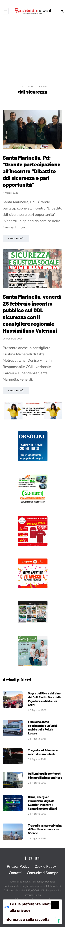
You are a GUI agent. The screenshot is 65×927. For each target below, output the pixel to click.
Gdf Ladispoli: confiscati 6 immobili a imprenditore (45, 775)
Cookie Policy (45, 866)
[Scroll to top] (55, 905)
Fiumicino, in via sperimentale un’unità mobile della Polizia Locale (42, 727)
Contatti (15, 872)
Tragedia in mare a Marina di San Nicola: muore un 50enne (45, 829)
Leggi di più (16, 238)
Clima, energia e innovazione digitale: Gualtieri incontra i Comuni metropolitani (42, 802)
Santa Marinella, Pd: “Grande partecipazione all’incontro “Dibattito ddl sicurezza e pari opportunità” (31, 171)
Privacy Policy (18, 866)
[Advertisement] (32, 50)
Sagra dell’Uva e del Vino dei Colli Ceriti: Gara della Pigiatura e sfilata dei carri (44, 699)
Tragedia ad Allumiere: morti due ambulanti (43, 752)
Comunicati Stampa (42, 872)
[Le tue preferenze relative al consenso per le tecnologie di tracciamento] (58, 920)
